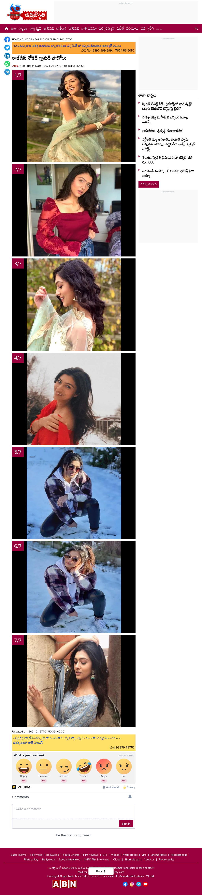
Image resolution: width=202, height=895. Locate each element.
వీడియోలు (132, 28)
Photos (27, 39)
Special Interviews (69, 859)
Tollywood (36, 854)
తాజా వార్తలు (19, 28)
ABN (15, 65)
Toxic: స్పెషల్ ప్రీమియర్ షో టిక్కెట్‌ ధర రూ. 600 (167, 160)
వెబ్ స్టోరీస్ (147, 28)
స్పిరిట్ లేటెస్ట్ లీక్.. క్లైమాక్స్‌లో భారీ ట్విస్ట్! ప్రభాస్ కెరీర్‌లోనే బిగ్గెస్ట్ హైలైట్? (167, 106)
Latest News (18, 854)
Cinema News (159, 854)
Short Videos (132, 859)
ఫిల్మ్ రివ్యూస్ (107, 28)
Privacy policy (166, 859)
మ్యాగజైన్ (35, 28)
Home (15, 39)
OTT (105, 854)
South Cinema (71, 854)
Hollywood (48, 859)
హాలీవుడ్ (74, 28)
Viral (144, 854)
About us (149, 859)
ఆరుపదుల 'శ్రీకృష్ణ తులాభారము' (162, 130)
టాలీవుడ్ (49, 28)
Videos (115, 854)
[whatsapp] (7, 64)
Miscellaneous (179, 854)
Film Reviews (91, 854)
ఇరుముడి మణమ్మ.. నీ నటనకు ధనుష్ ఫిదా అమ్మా (168, 173)
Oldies (117, 859)
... (158, 28)
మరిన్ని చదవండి (148, 184)
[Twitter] (7, 48)
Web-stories (130, 854)
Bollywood (52, 854)
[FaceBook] (7, 39)
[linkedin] (7, 56)
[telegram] (7, 72)
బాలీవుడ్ (61, 28)
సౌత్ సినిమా (89, 28)
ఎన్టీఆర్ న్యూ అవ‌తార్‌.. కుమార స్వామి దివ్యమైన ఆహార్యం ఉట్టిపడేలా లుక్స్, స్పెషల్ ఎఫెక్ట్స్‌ (168, 144)
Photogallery (31, 859)
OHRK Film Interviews (96, 859)
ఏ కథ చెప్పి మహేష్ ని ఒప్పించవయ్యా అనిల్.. (165, 119)
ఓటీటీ (120, 28)
